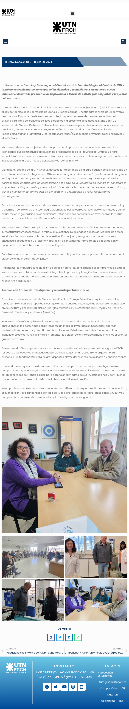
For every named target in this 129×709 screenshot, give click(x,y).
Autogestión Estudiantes (105, 674)
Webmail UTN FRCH (112, 701)
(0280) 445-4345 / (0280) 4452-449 (64, 677)
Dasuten (112, 694)
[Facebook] (47, 687)
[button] (72, 13)
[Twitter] (56, 687)
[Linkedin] (82, 687)
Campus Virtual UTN (112, 688)
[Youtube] (64, 687)
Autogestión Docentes (112, 682)
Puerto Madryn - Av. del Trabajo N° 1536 (64, 672)
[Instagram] (73, 687)
